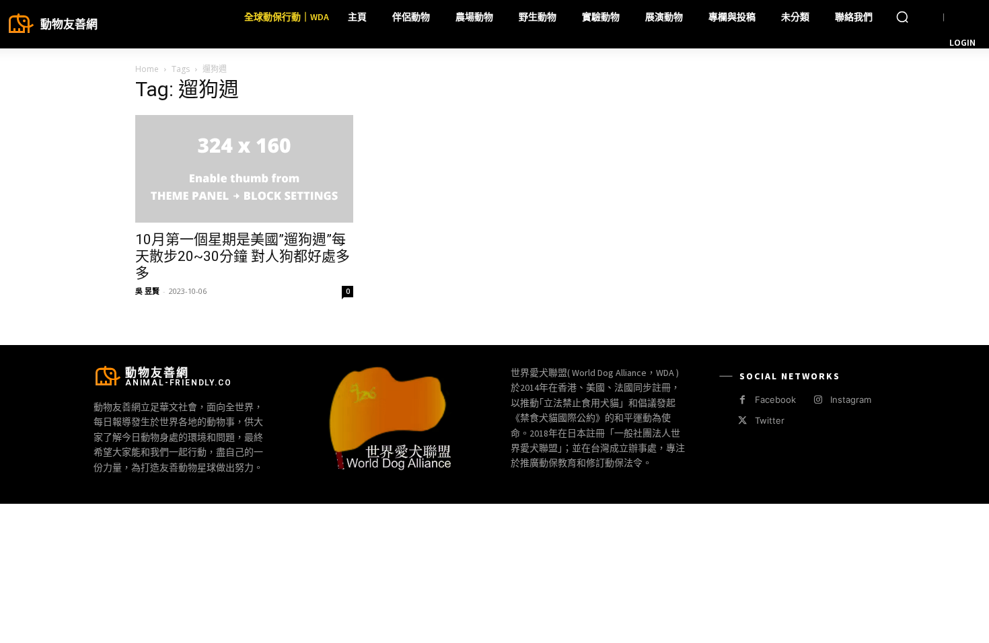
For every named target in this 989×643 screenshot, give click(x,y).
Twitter (769, 420)
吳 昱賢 (147, 291)
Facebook (775, 399)
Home (147, 69)
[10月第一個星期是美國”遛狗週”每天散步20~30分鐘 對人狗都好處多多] (244, 169)
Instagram (850, 399)
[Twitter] (742, 420)
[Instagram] (817, 399)
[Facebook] (742, 399)
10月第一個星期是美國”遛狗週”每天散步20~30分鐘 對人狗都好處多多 (242, 256)
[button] (902, 17)
